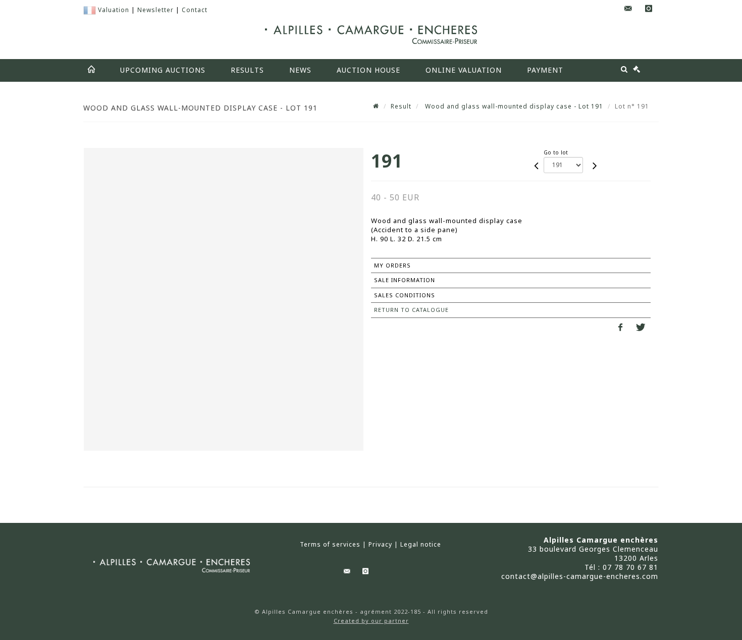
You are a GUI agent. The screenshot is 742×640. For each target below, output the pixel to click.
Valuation (113, 10)
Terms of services (330, 545)
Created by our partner (371, 620)
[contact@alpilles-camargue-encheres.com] (628, 9)
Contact (194, 10)
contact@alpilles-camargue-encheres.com (579, 576)
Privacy (380, 545)
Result (401, 106)
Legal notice (420, 545)
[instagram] (649, 9)
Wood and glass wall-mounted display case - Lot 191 (513, 106)
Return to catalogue (411, 309)
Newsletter (155, 10)
